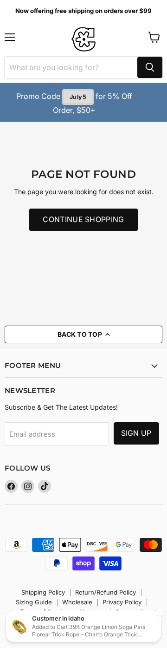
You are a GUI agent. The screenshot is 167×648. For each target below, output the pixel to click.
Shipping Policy (43, 592)
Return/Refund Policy (105, 592)
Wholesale (77, 602)
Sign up (136, 433)
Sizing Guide (34, 602)
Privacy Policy (122, 602)
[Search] (149, 67)
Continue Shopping (83, 219)
